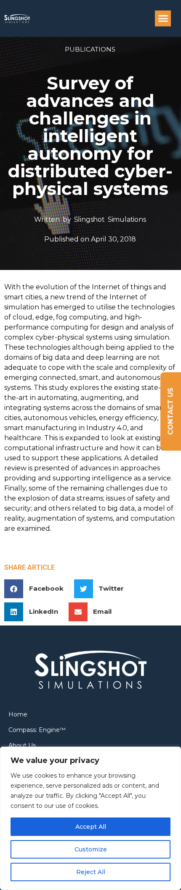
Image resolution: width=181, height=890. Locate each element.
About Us (22, 745)
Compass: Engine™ (37, 730)
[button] (163, 18)
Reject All (90, 872)
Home (17, 714)
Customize (91, 849)
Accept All (90, 826)
